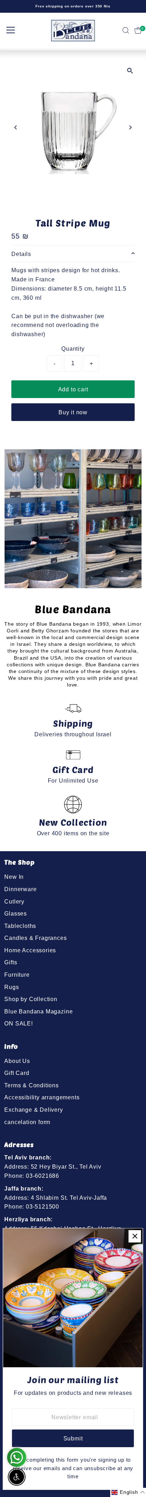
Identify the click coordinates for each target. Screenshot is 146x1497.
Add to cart (73, 389)
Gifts (10, 962)
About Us (17, 1061)
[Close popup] (135, 1236)
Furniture (16, 974)
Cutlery (14, 901)
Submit (73, 1438)
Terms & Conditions (31, 1085)
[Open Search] (126, 30)
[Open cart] (138, 30)
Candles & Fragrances (35, 938)
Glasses (15, 913)
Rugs (11, 987)
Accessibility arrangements (41, 1097)
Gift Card (16, 1073)
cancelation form (27, 1122)
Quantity (72, 348)
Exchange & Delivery (33, 1109)
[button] (128, 1492)
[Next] (130, 127)
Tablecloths (20, 926)
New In (14, 876)
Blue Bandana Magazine (38, 1011)
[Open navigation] (10, 30)
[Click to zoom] (130, 70)
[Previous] (16, 127)
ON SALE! (18, 1023)
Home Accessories (30, 950)
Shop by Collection (30, 999)
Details (21, 254)
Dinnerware (20, 889)
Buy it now (73, 412)
